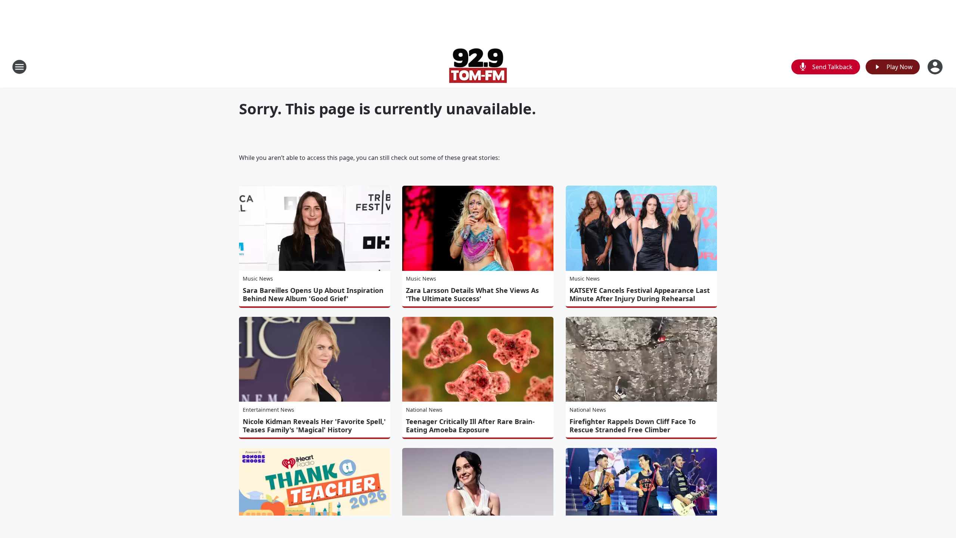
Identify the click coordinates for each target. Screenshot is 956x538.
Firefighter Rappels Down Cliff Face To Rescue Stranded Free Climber (632, 425)
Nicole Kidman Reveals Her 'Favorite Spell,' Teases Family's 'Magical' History (314, 425)
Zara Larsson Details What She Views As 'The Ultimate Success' (472, 294)
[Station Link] (478, 66)
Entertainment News (268, 409)
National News (424, 409)
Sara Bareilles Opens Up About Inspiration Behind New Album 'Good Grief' (313, 294)
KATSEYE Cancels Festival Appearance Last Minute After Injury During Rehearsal (639, 294)
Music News (258, 278)
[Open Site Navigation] (19, 66)
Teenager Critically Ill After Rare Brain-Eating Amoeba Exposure (470, 425)
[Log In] (936, 66)
